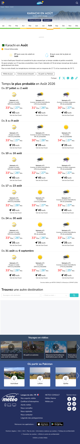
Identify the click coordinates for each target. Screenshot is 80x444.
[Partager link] (76, 78)
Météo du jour (8, 74)
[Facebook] (69, 399)
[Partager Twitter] (64, 78)
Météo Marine (50, 398)
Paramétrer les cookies (29, 434)
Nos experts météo (28, 398)
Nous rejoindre (26, 411)
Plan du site (30, 431)
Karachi (11, 7)
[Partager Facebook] (59, 78)
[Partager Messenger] (68, 78)
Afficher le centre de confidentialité (48, 434)
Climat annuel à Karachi (25, 74)
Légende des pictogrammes (32, 418)
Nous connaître (26, 408)
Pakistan (7, 7)
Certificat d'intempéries (30, 401)
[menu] (3, 3)
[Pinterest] (69, 409)
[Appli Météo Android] (57, 424)
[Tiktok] (74, 409)
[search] (77, 3)
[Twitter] (74, 399)
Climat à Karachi (34, 20)
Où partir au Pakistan (45, 74)
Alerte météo (26, 405)
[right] (78, 348)
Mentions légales (11, 431)
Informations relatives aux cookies (46, 431)
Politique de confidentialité (66, 431)
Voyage (2, 7)
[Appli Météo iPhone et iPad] (43, 424)
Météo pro (49, 401)
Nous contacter (26, 415)
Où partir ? (47, 20)
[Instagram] (74, 404)
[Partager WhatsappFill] (72, 78)
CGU (19, 431)
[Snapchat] (69, 404)
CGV (23, 431)
